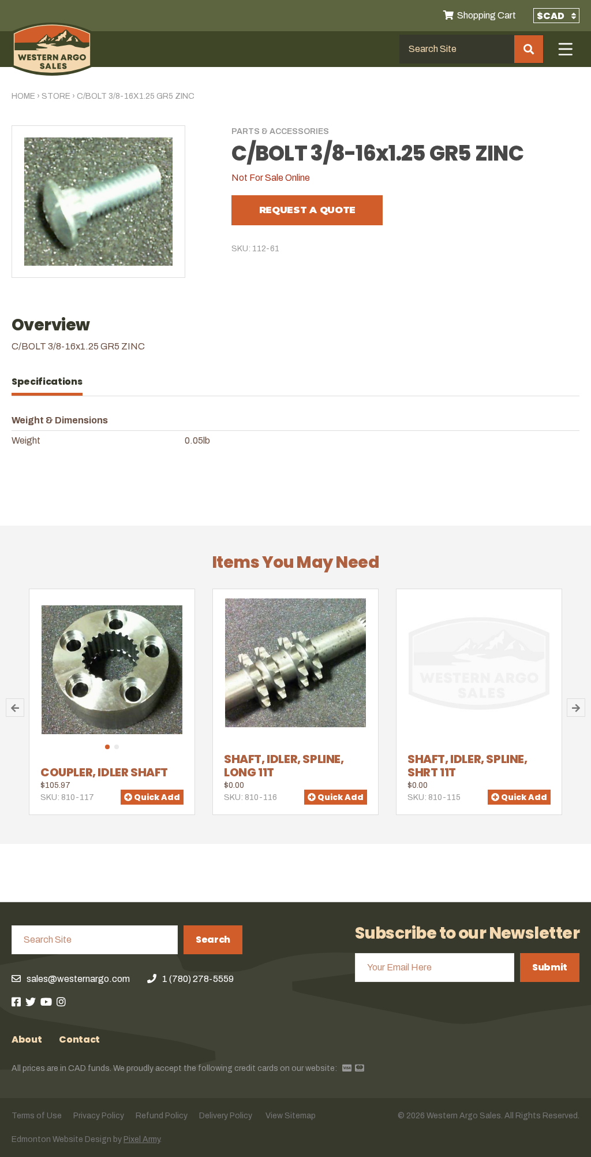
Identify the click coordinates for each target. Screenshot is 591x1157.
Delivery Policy (225, 1115)
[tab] (53, 382)
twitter (30, 1001)
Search (213, 939)
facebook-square (16, 1001)
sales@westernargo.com (78, 979)
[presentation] (53, 382)
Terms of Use (37, 1115)
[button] (107, 747)
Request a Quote (307, 209)
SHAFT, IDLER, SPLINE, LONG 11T (284, 765)
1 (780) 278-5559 (198, 979)
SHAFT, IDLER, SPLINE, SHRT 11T (467, 765)
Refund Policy (162, 1115)
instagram (61, 1001)
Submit (549, 967)
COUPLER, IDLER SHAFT (104, 772)
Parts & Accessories (280, 131)
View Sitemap (290, 1115)
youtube (46, 1001)
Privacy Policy (98, 1115)
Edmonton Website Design (61, 1139)
